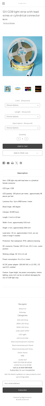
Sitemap (22, 312)
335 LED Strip (22, 320)
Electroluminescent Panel (22, 345)
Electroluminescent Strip (22, 349)
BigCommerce (27, 397)
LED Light (22, 334)
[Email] (8, 163)
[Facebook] (4, 163)
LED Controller (22, 338)
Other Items (23, 353)
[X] (16, 163)
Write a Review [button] (9, 23)
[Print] (12, 163)
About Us (22, 309)
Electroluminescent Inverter (22, 342)
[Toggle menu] (3, 3)
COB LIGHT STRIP (22, 331)
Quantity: (22, 134)
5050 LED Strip (22, 327)
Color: (22, 101)
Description (22, 173)
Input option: (22, 123)
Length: (22, 112)
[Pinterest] (21, 163)
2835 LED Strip (22, 324)
